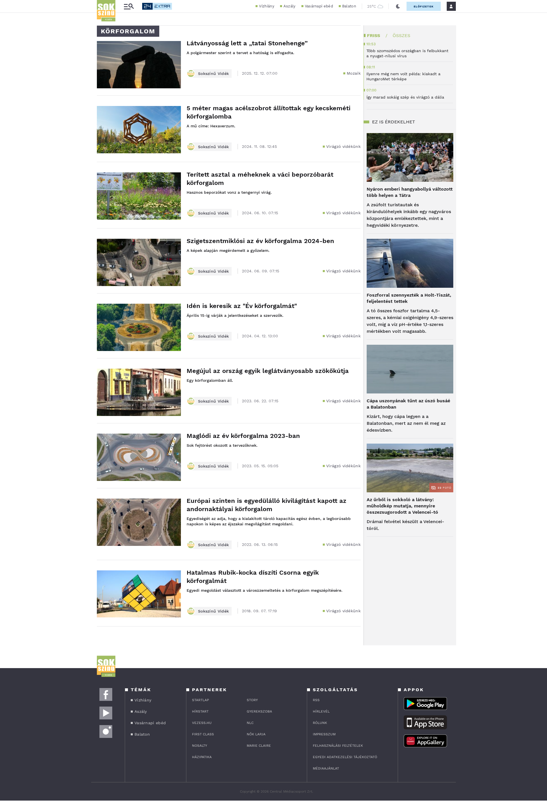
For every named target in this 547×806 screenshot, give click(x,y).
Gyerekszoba (259, 711)
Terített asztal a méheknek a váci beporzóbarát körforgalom (260, 178)
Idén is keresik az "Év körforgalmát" (242, 305)
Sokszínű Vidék (213, 73)
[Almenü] (128, 6)
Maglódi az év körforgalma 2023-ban (243, 435)
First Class (203, 734)
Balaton (349, 6)
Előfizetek (424, 6)
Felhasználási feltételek (338, 746)
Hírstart (200, 711)
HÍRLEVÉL (321, 711)
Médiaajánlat (326, 768)
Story (252, 700)
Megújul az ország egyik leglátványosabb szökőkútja (268, 370)
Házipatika (202, 757)
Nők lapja (256, 734)
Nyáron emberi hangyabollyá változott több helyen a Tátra (410, 192)
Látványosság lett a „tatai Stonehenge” (247, 43)
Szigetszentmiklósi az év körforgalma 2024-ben (260, 240)
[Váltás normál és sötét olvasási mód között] (398, 6)
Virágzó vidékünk (343, 146)
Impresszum (324, 734)
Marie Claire (259, 746)
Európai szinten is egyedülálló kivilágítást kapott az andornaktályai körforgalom (266, 505)
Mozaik (354, 73)
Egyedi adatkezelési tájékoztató (345, 757)
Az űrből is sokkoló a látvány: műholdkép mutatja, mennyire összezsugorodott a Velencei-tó (402, 506)
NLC (250, 723)
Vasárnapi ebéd (319, 6)
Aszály (289, 6)
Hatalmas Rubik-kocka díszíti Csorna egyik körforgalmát (253, 576)
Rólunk (320, 723)
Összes (401, 35)
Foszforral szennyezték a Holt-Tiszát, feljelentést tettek (409, 298)
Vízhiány (266, 6)
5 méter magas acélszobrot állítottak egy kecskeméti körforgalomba (268, 112)
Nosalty (199, 746)
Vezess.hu (202, 723)
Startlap (200, 700)
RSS (316, 700)
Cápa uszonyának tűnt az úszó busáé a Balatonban (408, 404)
